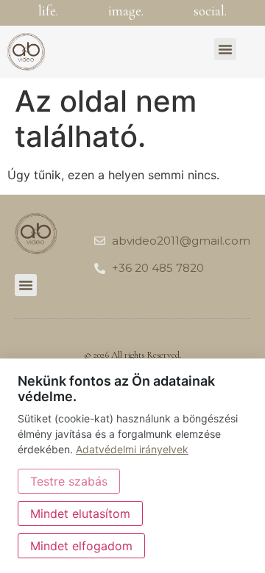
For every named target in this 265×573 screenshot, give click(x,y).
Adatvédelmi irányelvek (132, 449)
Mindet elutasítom (80, 513)
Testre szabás (68, 481)
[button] (225, 49)
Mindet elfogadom (81, 545)
